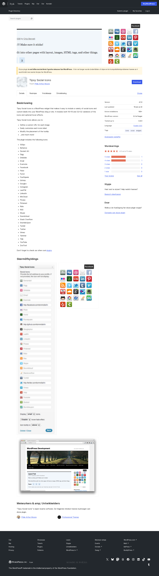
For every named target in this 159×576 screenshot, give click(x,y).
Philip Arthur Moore (42, 84)
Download (137, 82)
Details (21, 93)
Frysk (31, 562)
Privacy (11, 550)
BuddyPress (129, 550)
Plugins (40, 547)
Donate (98, 547)
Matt (126, 543)
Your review (109, 176)
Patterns (40, 550)
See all (139, 176)
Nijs (10, 543)
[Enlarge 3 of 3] (95, 440)
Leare (68, 540)
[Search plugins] (31, 18)
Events (97, 543)
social (132, 130)
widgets (138, 130)
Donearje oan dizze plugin (115, 213)
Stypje (139, 93)
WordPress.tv (72, 550)
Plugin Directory (14, 11)
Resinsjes (33, 93)
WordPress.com (130, 540)
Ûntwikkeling (61, 93)
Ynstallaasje (46, 93)
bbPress (128, 547)
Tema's (40, 543)
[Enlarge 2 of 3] (95, 266)
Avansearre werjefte (112, 137)
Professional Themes (70, 517)
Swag (98, 550)
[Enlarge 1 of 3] (54, 266)
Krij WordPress (149, 4)
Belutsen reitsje (100, 540)
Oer (10, 540)
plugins (49, 250)
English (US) (138, 126)
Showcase (41, 540)
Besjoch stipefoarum (113, 194)
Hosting (11, 547)
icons (127, 130)
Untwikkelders (71, 547)
